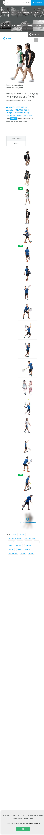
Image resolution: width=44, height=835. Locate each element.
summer (28, 542)
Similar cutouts (16, 139)
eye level (18, 545)
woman (11, 549)
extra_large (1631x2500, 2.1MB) (20, 115)
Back (8, 38)
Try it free (37, 3)
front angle (29, 545)
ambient (11, 542)
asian (10, 545)
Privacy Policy (34, 823)
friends (27, 549)
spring (20, 542)
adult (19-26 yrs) (30, 538)
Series (16, 143)
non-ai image (13, 553)
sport (36, 542)
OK (23, 829)
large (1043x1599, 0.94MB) (18, 113)
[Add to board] (36, 40)
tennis (23, 553)
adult (14, 534)
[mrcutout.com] (3, 3)
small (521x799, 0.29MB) (17, 107)
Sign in (26, 3)
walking (31, 553)
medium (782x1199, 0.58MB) (19, 110)
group (19, 549)
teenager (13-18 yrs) (15, 538)
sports (22, 534)
